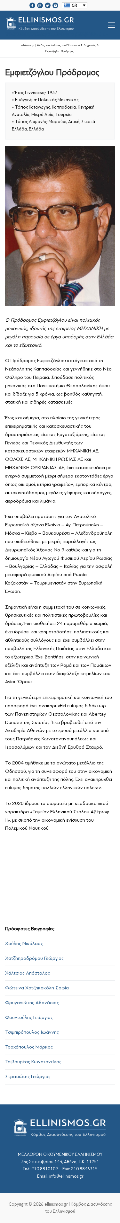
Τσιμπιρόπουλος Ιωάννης (32, 1032)
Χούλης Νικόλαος (24, 943)
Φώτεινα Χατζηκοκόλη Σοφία (37, 988)
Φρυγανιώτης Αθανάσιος (32, 1002)
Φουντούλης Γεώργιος (29, 1017)
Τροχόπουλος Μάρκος (29, 1047)
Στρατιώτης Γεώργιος (28, 1076)
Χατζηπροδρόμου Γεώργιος (34, 958)
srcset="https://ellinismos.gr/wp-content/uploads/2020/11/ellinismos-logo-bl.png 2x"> (56, 32)
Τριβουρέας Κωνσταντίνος (33, 1062)
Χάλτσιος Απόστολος (27, 973)
